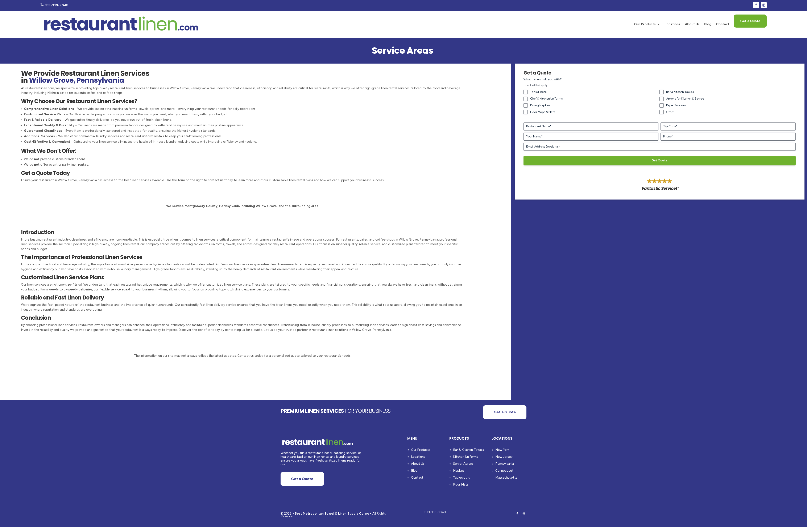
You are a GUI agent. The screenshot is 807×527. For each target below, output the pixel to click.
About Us (692, 24)
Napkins (458, 470)
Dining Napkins (540, 105)
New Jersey (504, 457)
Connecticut (504, 470)
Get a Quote (750, 21)
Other (670, 112)
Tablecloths (461, 477)
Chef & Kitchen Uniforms (546, 98)
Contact (722, 24)
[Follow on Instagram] (764, 5)
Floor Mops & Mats (542, 112)
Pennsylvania (504, 464)
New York (502, 450)
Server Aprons (463, 464)
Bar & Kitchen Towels (680, 92)
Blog (707, 24)
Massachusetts (506, 477)
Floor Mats (460, 484)
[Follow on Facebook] (756, 5)
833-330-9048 (435, 512)
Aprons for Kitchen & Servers (685, 98)
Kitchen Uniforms (465, 457)
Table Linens (538, 92)
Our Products (645, 24)
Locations (672, 24)
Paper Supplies (676, 105)
